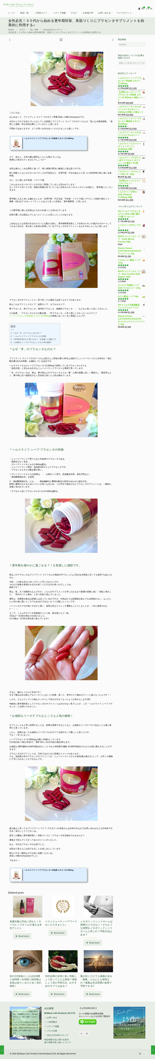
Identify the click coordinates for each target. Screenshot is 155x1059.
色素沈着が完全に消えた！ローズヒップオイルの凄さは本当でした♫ (26, 925)
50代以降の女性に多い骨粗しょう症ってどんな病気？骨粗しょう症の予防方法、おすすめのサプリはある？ (61, 980)
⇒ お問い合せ (50, 1017)
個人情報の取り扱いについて (57, 1042)
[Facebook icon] (140, 1054)
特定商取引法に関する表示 (56, 1039)
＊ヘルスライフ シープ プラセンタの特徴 (29, 336)
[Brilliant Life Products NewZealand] (18, 4)
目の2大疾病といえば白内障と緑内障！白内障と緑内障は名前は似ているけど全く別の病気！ (26, 980)
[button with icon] (81, 1033)
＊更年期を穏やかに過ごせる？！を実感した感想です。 (35, 339)
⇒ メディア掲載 (51, 1026)
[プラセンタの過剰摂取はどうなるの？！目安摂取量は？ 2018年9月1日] (153, 1049)
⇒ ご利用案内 (50, 1022)
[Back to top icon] (144, 1054)
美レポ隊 (34, 29)
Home (11, 29)
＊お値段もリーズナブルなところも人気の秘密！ (32, 342)
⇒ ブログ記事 (50, 1030)
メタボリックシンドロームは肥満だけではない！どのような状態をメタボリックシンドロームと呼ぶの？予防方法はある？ (96, 928)
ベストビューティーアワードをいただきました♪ (61, 923)
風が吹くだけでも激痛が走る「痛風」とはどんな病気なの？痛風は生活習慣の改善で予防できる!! (96, 980)
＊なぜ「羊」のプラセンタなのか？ (26, 333)
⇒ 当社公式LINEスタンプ (56, 1035)
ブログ (22, 29)
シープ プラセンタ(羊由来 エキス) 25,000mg (29, 315)
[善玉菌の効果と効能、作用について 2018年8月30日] (2, 1049)
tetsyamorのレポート (53, 29)
